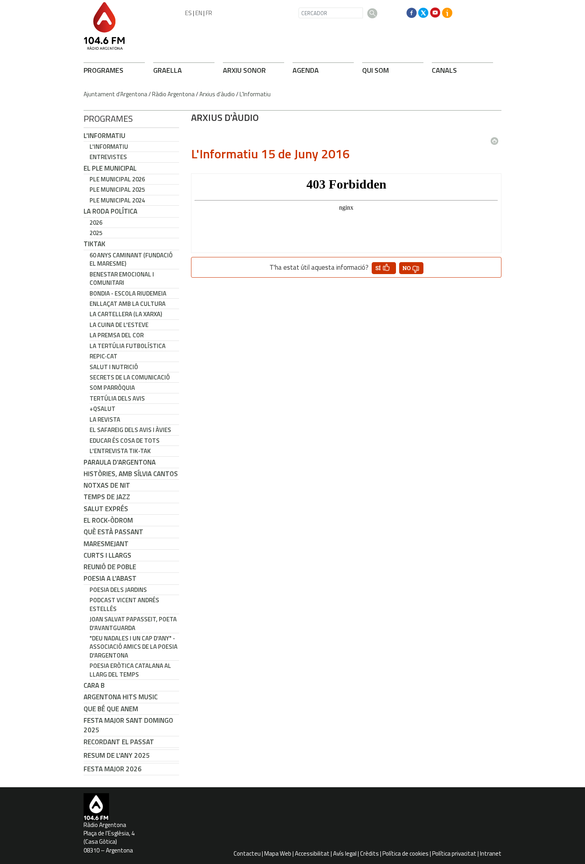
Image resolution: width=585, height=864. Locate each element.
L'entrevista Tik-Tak (120, 450)
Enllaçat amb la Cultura (128, 303)
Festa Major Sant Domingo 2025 (128, 725)
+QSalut (102, 408)
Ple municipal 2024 (117, 200)
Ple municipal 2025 (117, 189)
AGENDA (305, 70)
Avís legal (345, 853)
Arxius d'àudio (217, 94)
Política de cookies (405, 853)
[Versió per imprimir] (496, 138)
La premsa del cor (117, 335)
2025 (96, 232)
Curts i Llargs (107, 555)
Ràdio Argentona (173, 94)
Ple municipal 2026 (117, 179)
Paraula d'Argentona (120, 462)
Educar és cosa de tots (125, 440)
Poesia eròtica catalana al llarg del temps (130, 670)
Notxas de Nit (107, 485)
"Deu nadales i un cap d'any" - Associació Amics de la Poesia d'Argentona (133, 647)
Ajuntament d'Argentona (115, 94)
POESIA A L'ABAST (110, 578)
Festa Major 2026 (113, 769)
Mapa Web (277, 853)
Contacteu (247, 853)
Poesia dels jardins (118, 589)
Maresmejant (106, 544)
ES (188, 13)
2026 (96, 222)
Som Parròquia (112, 387)
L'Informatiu (255, 94)
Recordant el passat (119, 742)
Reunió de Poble (110, 567)
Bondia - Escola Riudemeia (128, 293)
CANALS (444, 70)
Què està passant (113, 532)
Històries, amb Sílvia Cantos (131, 474)
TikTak (94, 244)
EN (198, 13)
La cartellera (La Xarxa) (126, 314)
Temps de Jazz (107, 497)
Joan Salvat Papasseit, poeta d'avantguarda (133, 623)
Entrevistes (108, 157)
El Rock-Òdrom (108, 520)
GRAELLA (167, 70)
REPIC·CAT (103, 356)
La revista (105, 419)
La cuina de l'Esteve (119, 324)
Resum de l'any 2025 (117, 755)
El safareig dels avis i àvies (130, 429)
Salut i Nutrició (114, 367)
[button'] (384, 268)
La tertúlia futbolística (128, 345)
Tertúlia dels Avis (117, 398)
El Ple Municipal (110, 168)
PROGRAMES (103, 70)
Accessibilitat (312, 853)
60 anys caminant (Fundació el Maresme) (131, 259)
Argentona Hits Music (121, 697)
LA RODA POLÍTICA (110, 211)
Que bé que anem (111, 709)
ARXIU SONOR (244, 70)
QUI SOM (375, 70)
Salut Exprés (106, 509)
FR (209, 13)
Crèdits (369, 853)
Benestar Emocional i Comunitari (122, 278)
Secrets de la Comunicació (130, 377)
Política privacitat (454, 853)
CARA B (94, 685)
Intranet (490, 853)
